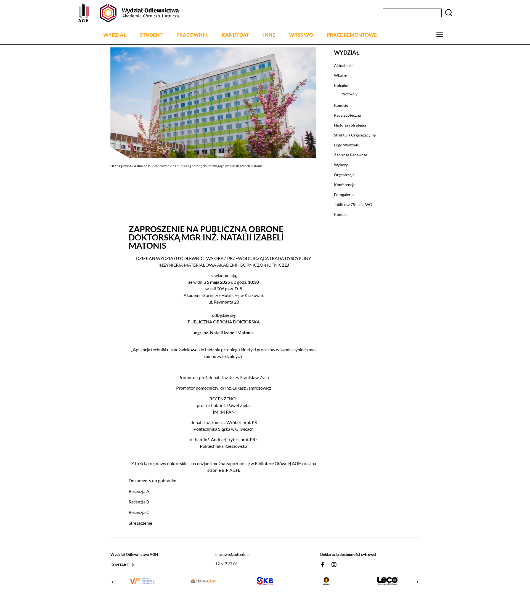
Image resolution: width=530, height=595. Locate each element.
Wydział (346, 52)
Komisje (341, 105)
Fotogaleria (344, 194)
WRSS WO (301, 35)
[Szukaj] (448, 13)
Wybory (341, 164)
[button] (112, 582)
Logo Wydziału (346, 145)
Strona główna (120, 166)
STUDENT (151, 35)
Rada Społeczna (347, 115)
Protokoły (349, 94)
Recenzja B (139, 501)
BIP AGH (230, 470)
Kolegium (342, 85)
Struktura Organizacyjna (355, 135)
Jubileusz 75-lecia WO (353, 204)
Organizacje (344, 174)
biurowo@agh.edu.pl (233, 554)
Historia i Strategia (350, 125)
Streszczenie (140, 523)
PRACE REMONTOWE (352, 35)
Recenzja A (139, 491)
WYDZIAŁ (114, 35)
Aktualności (142, 166)
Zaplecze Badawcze (350, 154)
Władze (340, 75)
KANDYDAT (235, 35)
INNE (269, 35)
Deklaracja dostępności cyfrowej (348, 554)
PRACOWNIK (192, 35)
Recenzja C (139, 512)
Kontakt (341, 214)
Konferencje (344, 184)
